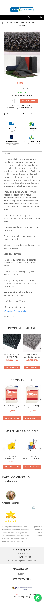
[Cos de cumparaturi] (35, 17)
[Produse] (3, 18)
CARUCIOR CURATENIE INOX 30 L (32, 457)
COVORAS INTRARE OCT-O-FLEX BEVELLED (12, 355)
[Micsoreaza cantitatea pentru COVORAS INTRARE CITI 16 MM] (9, 101)
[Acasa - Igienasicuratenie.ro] (22, 10)
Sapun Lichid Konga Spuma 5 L (32, 406)
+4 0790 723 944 (23, 557)
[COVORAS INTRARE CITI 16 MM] (22, 54)
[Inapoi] (2, 23)
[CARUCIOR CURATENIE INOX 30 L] (32, 445)
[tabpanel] (22, 54)
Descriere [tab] (7, 154)
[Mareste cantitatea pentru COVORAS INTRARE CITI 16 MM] (16, 101)
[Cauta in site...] (41, 17)
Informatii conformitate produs (15, 311)
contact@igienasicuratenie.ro (23, 560)
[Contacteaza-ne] (29, 17)
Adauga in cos (29, 100)
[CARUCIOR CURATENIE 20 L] (12, 445)
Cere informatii (31, 114)
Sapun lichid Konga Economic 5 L (12, 406)
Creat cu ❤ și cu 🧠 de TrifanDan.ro (17, 594)
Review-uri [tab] (9, 316)
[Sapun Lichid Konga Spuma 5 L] (32, 394)
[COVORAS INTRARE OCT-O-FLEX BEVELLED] (12, 343)
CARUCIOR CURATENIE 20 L (11, 457)
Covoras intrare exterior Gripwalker (32, 355)
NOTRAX (22, 26)
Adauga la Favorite (12, 114)
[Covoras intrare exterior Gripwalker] (32, 343)
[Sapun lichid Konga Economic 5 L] (12, 394)
